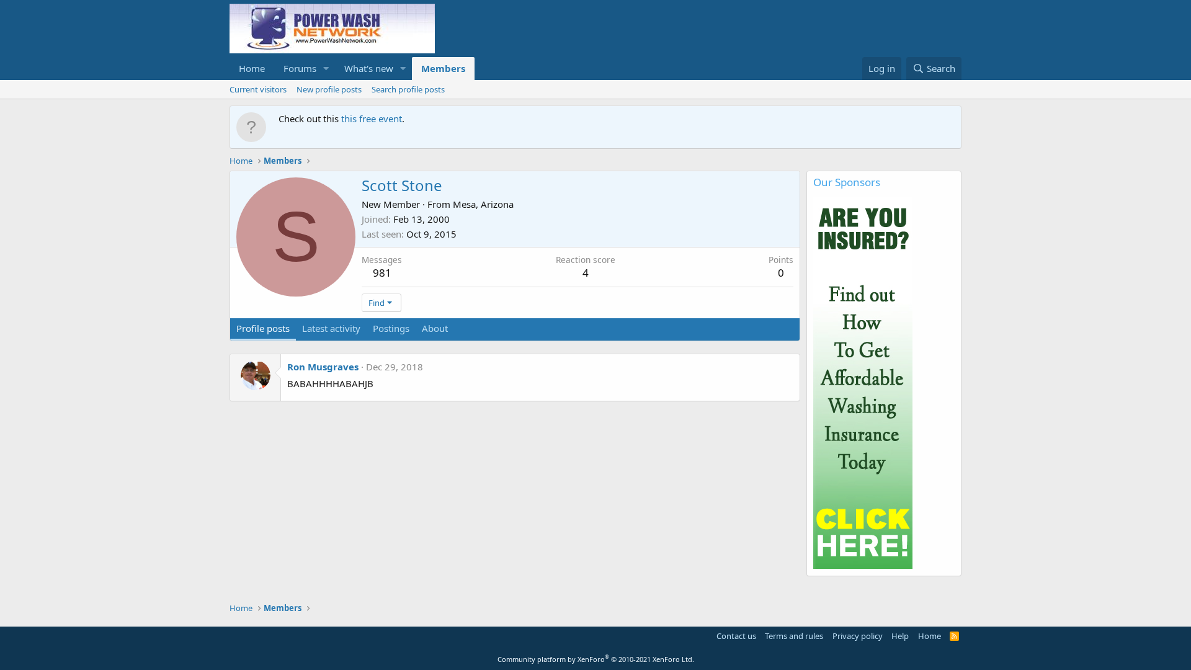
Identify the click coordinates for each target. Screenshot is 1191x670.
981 (382, 273)
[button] (326, 68)
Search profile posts (408, 89)
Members (443, 68)
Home (252, 68)
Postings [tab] (391, 328)
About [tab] (435, 328)
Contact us (736, 635)
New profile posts (329, 89)
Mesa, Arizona (483, 204)
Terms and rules (794, 635)
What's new (368, 68)
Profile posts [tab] (263, 328)
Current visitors (258, 89)
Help (900, 635)
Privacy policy (857, 635)
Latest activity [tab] (331, 328)
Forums (299, 68)
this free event (371, 118)
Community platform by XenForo (595, 659)
